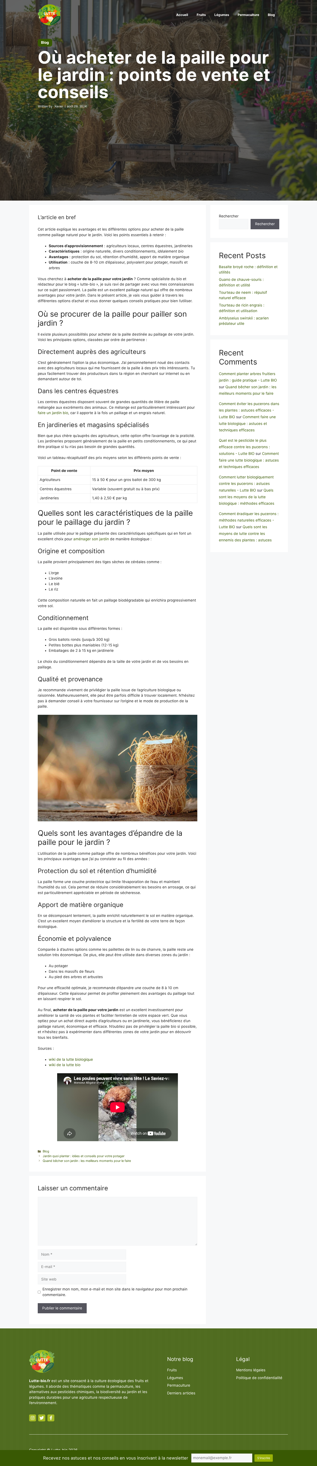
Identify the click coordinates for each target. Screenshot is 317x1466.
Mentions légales (250, 1370)
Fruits (201, 15)
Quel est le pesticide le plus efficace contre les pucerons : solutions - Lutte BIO (244, 447)
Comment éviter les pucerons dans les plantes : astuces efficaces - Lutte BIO (249, 410)
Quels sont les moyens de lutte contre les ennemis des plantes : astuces (245, 533)
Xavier (58, 106)
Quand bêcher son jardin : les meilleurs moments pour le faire (87, 1161)
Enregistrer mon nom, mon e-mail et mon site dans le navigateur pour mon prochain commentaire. (114, 1292)
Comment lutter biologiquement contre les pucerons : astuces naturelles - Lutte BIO (246, 483)
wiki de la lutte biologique (71, 1059)
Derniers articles (181, 1393)
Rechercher (229, 216)
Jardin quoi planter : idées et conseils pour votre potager (83, 1156)
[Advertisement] (158, 146)
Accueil (182, 15)
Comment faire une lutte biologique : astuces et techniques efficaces (247, 423)
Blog (271, 15)
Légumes (221, 15)
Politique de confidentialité (259, 1378)
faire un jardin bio (53, 413)
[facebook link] (50, 1417)
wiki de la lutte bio (64, 1065)
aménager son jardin (91, 539)
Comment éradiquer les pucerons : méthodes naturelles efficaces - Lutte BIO (249, 520)
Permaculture (248, 15)
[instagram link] (32, 1417)
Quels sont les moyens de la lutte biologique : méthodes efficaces (246, 497)
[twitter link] (41, 1417)
